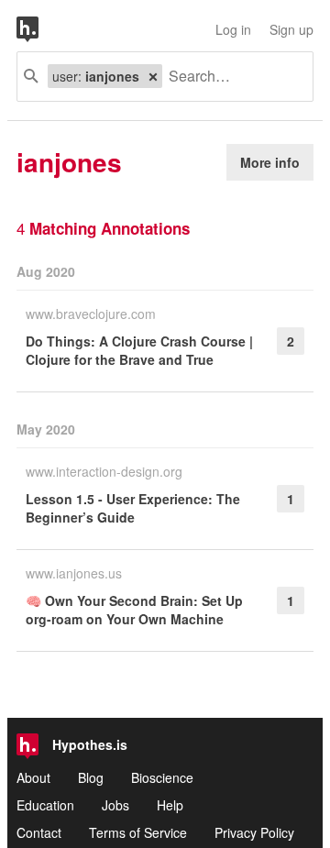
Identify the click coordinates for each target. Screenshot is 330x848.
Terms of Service (138, 832)
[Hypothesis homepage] (41, 29)
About (33, 777)
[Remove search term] (153, 76)
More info (270, 162)
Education (45, 805)
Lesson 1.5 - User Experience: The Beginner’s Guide (133, 508)
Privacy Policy (254, 832)
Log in (233, 29)
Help (170, 805)
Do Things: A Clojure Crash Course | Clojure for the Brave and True (139, 350)
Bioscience (162, 777)
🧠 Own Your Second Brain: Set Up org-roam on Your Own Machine (134, 609)
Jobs (115, 805)
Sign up (292, 29)
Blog (91, 777)
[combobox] (230, 76)
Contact (38, 832)
